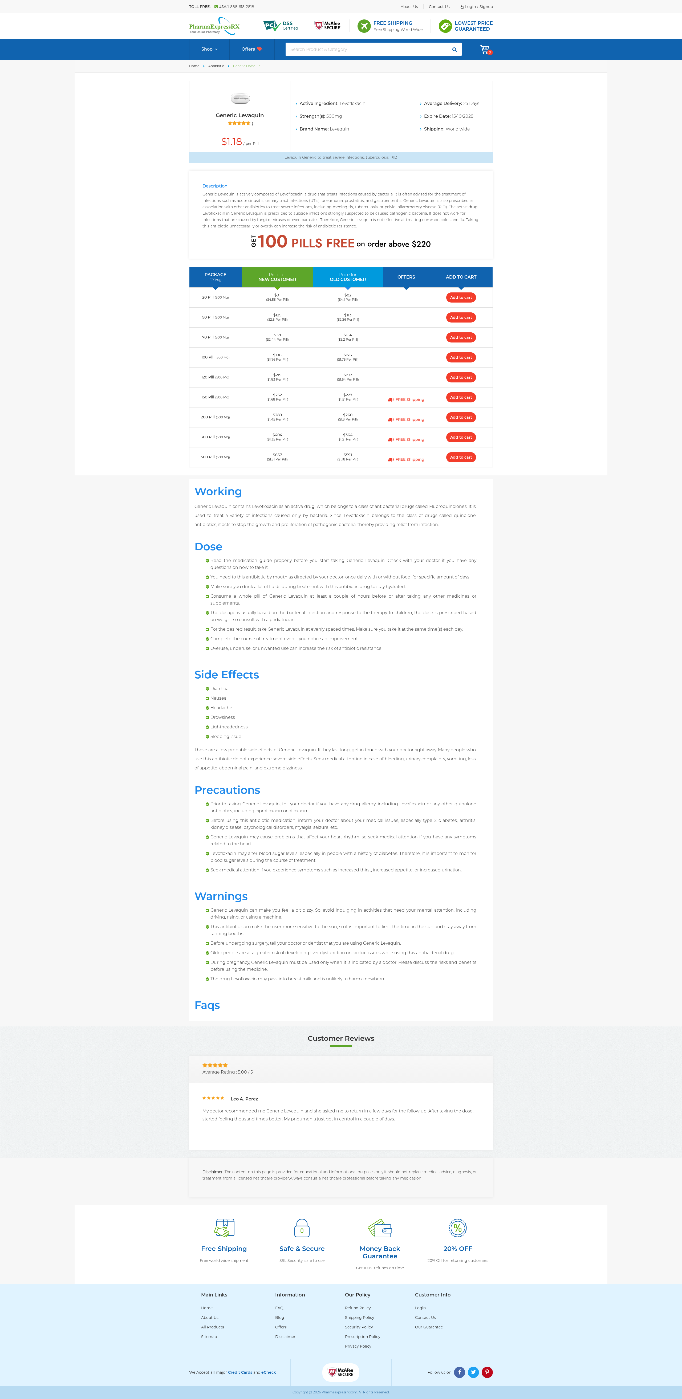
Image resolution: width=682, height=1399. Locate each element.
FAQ (279, 1308)
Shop (207, 49)
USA (236, 6)
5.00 (242, 1072)
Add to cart (461, 297)
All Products (212, 1327)
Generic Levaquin (247, 66)
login (470, 6)
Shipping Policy (359, 1317)
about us (409, 6)
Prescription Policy (362, 1336)
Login (420, 1308)
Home (194, 66)
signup (486, 6)
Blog (279, 1317)
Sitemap (209, 1336)
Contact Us (425, 1317)
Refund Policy (358, 1308)
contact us (439, 6)
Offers (248, 49)
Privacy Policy (358, 1346)
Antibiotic (216, 66)
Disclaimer (285, 1336)
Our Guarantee (429, 1327)
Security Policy (359, 1327)
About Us (209, 1317)
